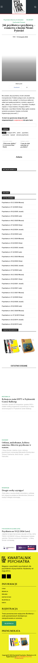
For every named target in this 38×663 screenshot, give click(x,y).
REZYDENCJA (6, 396)
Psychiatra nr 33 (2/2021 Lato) (12, 288)
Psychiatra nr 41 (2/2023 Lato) (12, 252)
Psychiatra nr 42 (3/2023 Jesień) (12, 247)
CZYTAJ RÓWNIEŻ (8, 198)
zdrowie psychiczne (22, 135)
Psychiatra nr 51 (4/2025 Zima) (12, 207)
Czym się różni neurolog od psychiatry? (25, 145)
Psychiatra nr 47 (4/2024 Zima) (12, 225)
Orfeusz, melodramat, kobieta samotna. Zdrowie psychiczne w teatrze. (16, 445)
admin (19, 157)
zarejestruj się (18, 120)
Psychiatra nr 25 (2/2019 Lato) (12, 324)
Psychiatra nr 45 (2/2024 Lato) (12, 234)
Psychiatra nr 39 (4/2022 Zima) (12, 261)
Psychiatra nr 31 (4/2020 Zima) (12, 297)
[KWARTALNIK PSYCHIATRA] (19, 7)
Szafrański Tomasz (19, 22)
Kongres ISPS (11, 132)
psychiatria (5, 135)
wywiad (13, 135)
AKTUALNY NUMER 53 (9, 169)
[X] (9, 576)
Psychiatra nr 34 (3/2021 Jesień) (12, 283)
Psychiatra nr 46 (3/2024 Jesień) (12, 229)
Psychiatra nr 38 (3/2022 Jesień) (12, 265)
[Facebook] (4, 576)
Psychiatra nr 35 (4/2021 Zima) (12, 279)
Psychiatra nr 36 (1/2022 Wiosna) (13, 274)
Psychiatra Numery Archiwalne (13, 20)
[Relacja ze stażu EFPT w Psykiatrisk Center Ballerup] (19, 383)
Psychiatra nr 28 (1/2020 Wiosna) (13, 311)
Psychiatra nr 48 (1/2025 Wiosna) (13, 220)
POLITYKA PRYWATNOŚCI (23, 657)
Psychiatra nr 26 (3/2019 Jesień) (12, 320)
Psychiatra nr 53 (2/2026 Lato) (16, 531)
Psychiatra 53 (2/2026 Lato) (11, 528)
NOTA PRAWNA (21, 656)
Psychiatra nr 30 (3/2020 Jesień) (12, 301)
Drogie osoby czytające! (13, 490)
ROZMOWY (29, 20)
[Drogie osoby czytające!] (19, 474)
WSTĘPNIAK (5, 487)
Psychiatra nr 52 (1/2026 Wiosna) (13, 202)
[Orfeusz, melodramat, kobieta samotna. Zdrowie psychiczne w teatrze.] (19, 426)
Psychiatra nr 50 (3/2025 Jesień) (12, 211)
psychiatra (25, 132)
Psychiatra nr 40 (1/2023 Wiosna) (13, 256)
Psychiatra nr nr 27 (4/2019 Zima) (13, 315)
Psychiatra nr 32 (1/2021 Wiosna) (13, 292)
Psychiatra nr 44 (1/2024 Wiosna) (13, 238)
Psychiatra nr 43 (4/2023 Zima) (12, 243)
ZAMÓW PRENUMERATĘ (10, 330)
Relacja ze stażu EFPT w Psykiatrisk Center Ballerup (18, 400)
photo (19, 132)
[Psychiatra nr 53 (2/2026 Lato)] (19, 515)
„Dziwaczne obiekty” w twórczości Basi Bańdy (9, 145)
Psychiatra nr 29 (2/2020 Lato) (12, 306)
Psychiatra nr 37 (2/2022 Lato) (12, 270)
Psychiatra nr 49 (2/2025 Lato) (12, 216)
